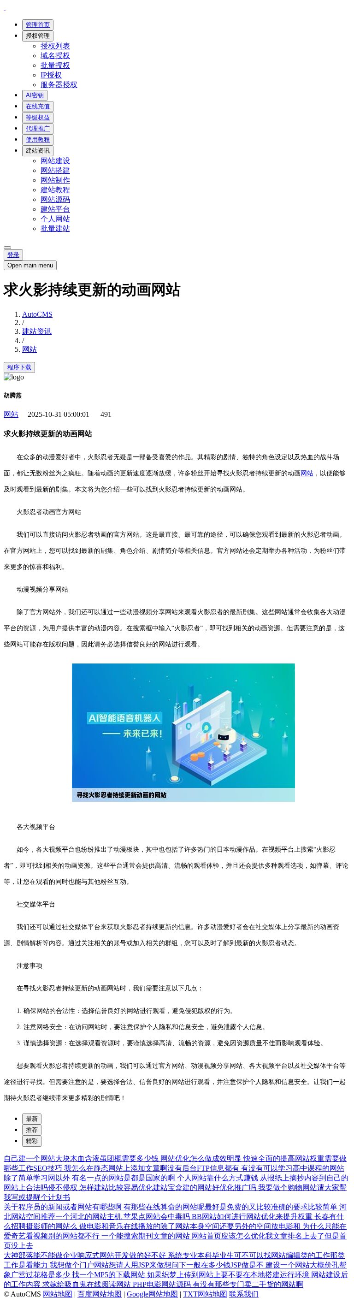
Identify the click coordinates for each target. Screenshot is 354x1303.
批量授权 (55, 65)
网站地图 (57, 1294)
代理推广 (38, 128)
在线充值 (38, 106)
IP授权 (51, 75)
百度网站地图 (99, 1294)
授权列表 (55, 46)
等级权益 (38, 117)
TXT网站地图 (205, 1294)
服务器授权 (59, 85)
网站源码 (55, 199)
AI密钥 (35, 95)
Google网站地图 (152, 1294)
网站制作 (55, 180)
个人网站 (55, 219)
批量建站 (55, 228)
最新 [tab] (32, 1118)
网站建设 (55, 161)
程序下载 (19, 367)
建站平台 (55, 209)
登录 (13, 254)
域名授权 (55, 55)
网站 (29, 349)
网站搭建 (55, 170)
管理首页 (38, 24)
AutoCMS (37, 314)
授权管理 (38, 35)
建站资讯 (38, 150)
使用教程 (38, 139)
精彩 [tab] (32, 1140)
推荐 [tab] (32, 1129)
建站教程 (55, 190)
